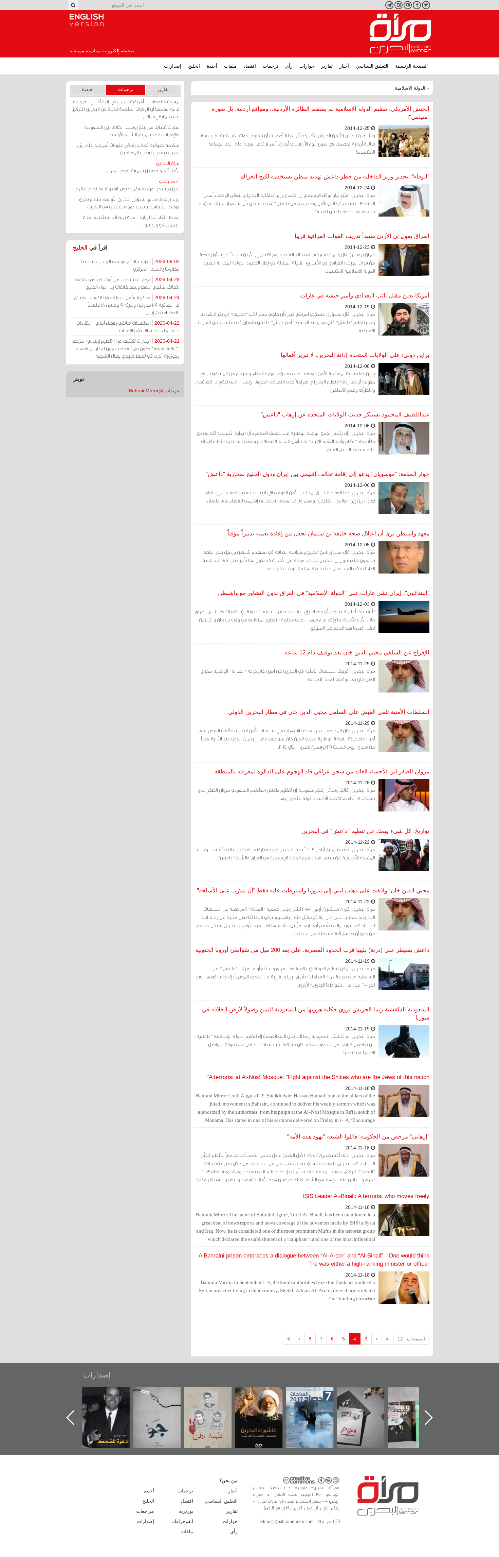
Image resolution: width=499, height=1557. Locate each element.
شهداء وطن (212, 1394)
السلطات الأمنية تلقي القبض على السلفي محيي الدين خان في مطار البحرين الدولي (328, 712)
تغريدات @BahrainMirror (155, 390)
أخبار (344, 66)
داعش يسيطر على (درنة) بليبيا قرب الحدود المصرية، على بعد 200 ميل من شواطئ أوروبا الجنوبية (312, 950)
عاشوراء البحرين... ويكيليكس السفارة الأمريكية (263, 1402)
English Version (87, 20)
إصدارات (172, 66)
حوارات (306, 66)
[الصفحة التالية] (299, 1339)
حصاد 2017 (314, 1394)
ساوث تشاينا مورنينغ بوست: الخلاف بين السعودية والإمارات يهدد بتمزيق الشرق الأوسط (132, 130)
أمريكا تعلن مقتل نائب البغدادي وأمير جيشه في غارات (364, 295)
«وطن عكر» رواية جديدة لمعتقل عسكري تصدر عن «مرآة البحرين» (365, 1406)
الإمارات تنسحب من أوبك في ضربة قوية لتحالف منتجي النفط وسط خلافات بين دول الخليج (127, 283)
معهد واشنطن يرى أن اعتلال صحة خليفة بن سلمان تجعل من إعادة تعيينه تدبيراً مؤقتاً (328, 533)
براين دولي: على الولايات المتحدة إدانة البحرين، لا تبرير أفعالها (355, 355)
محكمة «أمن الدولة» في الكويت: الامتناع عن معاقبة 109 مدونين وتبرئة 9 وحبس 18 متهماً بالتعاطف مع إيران (127, 305)
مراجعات (145, 1511)
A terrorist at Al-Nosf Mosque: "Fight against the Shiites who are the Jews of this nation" (318, 1077)
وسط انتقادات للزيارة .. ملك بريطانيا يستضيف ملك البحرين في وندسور (131, 220)
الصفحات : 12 (411, 1338)
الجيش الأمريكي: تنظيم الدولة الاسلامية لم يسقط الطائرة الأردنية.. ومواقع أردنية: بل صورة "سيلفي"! (320, 113)
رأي (289, 66)
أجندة (212, 66)
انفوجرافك (182, 1521)
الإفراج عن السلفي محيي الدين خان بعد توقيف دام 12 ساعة (357, 652)
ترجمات (270, 66)
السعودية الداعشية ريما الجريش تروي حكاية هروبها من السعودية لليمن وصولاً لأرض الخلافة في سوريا (315, 1013)
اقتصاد (249, 66)
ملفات (230, 66)
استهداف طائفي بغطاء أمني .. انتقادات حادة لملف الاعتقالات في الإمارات (128, 326)
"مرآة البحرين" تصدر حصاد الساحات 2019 (415, 1402)
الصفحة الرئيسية (411, 66)
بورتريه (186, 1511)
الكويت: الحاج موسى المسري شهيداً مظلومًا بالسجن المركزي (130, 265)
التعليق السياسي (372, 66)
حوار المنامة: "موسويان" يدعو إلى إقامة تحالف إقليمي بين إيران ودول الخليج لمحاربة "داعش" (317, 474)
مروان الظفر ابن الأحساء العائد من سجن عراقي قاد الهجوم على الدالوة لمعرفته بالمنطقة (322, 771)
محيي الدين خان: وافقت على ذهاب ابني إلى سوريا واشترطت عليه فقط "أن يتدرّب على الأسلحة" (313, 890)
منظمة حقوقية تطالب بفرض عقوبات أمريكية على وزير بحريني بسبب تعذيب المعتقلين (128, 148)
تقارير (327, 66)
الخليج (194, 66)
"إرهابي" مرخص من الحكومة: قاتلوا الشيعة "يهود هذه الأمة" (358, 1136)
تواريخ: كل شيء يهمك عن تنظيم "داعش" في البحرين (365, 831)
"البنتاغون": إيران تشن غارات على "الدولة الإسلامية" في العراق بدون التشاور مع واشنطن (323, 593)
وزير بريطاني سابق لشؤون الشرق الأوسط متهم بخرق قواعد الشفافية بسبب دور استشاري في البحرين (129, 202)
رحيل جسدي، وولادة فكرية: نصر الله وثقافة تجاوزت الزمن (126, 184)
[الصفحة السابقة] (376, 1339)
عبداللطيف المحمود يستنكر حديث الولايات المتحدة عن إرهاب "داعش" (345, 414)
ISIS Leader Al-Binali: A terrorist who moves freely (365, 1196)
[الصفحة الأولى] (387, 1339)
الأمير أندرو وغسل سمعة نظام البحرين (143, 166)
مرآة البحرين (400, 33)
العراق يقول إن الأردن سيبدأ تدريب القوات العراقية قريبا (362, 236)
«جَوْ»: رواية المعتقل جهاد (161, 1398)
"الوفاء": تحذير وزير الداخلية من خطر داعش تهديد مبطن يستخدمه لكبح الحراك (335, 176)
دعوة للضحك (110, 1394)
